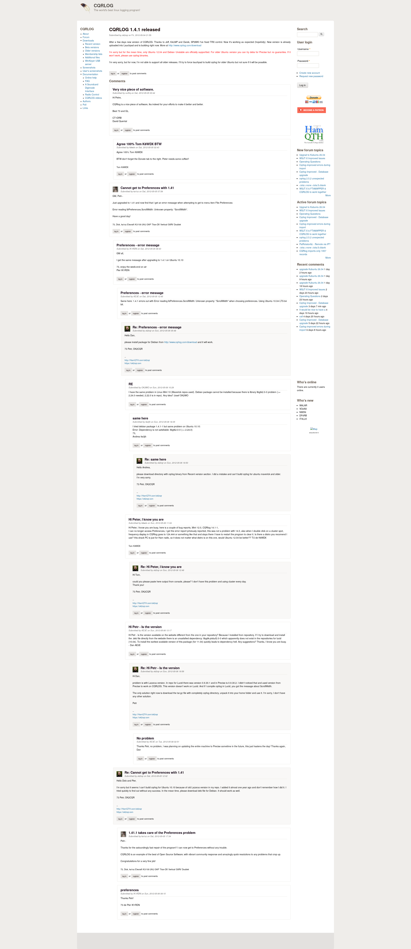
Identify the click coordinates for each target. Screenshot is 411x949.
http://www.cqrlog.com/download (185, 45)
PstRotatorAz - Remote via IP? (314, 244)
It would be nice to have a (312, 309)
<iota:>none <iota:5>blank (312, 185)
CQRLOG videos (93, 97)
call (301, 316)
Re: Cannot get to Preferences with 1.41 (154, 772)
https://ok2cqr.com (133, 363)
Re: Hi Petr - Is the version (160, 668)
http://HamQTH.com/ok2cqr (137, 360)
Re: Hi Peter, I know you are (161, 566)
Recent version (92, 43)
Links (85, 108)
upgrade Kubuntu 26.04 (311, 269)
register (124, 73)
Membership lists (93, 54)
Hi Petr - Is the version (145, 626)
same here (140, 418)
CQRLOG (103, 5)
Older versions (92, 50)
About (86, 33)
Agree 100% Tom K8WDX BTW (139, 144)
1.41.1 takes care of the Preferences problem (162, 832)
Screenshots (89, 67)
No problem (145, 738)
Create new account (309, 72)
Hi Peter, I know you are (146, 519)
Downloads (88, 40)
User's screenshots (92, 70)
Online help (91, 77)
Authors (87, 101)
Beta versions (92, 47)
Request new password (311, 76)
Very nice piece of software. (133, 89)
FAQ (87, 81)
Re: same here (155, 459)
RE (131, 384)
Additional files (92, 57)
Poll (84, 104)
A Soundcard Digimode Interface (91, 88)
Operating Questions (309, 161)
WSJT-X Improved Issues (312, 158)
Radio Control (92, 94)
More (328, 195)
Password (303, 60)
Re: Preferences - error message (157, 327)
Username (303, 49)
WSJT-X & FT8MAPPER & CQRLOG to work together (312, 190)
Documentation (90, 74)
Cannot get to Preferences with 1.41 (147, 187)
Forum (86, 37)
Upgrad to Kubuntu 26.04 (312, 154)
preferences (130, 890)
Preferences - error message (138, 245)
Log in (113, 73)
